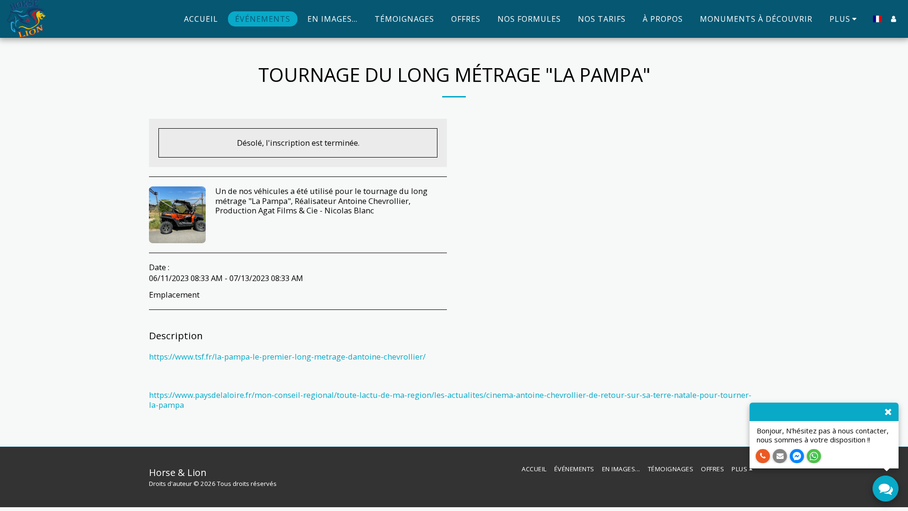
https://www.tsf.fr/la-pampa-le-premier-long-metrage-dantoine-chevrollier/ (287, 356)
